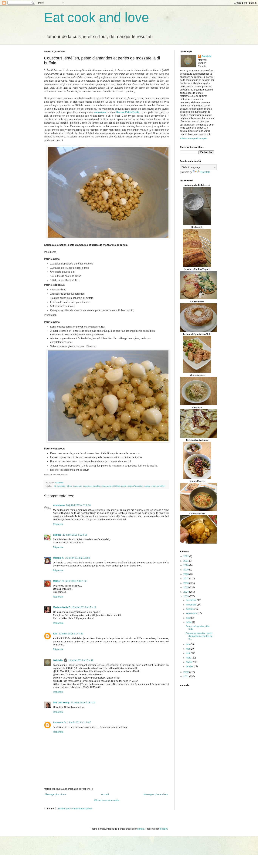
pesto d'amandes (135, 486)
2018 (186, 574)
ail (55, 486)
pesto (123, 486)
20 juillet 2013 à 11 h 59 (77, 558)
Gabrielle (58, 660)
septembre (192, 613)
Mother (57, 581)
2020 (186, 565)
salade (147, 486)
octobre (190, 609)
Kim (55, 633)
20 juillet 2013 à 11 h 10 (78, 505)
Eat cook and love (96, 17)
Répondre (58, 524)
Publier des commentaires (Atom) (75, 808)
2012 (186, 672)
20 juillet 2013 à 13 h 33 (74, 581)
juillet (189, 622)
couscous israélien (91, 486)
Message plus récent (55, 794)
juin (188, 644)
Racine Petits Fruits (127, 112)
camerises (100, 112)
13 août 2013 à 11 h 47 (79, 722)
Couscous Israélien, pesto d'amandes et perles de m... (199, 636)
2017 (186, 578)
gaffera (140, 829)
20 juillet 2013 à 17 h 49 (71, 633)
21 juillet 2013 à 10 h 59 (80, 660)
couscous (77, 486)
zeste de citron (158, 486)
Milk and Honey (61, 702)
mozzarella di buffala (110, 486)
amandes (61, 486)
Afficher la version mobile (106, 800)
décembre (191, 600)
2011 (186, 676)
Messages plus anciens (156, 794)
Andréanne (59, 505)
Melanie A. (58, 558)
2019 (186, 569)
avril (188, 653)
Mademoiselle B (61, 607)
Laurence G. (59, 722)
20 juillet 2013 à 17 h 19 (83, 607)
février (189, 662)
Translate (205, 172)
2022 (186, 556)
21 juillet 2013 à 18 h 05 (83, 702)
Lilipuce (57, 535)
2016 (186, 583)
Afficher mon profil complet (193, 138)
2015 (186, 587)
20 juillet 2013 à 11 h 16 (75, 535)
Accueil (105, 794)
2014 (186, 592)
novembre (191, 604)
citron (69, 486)
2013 (186, 596)
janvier (190, 666)
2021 (186, 561)
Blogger (163, 829)
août (188, 618)
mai (188, 648)
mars (189, 657)
